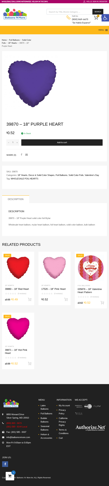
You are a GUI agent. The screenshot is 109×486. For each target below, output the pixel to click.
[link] (105, 17)
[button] (101, 30)
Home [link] (4, 40)
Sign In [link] (95, 2)
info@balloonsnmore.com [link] (18, 437)
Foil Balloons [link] (14, 40)
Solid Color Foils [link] (76, 175)
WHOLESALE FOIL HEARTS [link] (24, 178)
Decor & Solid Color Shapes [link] (41, 175)
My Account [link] (64, 405)
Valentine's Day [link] (92, 175)
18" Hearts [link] (12, 43)
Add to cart (62, 142)
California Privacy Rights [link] (63, 421)
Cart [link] (61, 438)
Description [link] (16, 199)
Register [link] (103, 2)
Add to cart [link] (29, 299)
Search (98, 12)
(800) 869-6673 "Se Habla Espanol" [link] (79, 21)
